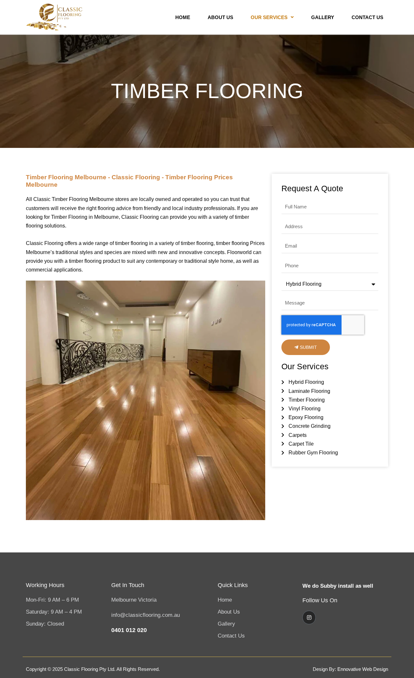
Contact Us (367, 17)
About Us (220, 17)
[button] (272, 17)
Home (182, 17)
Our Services (269, 17)
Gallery (322, 17)
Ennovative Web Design (362, 669)
